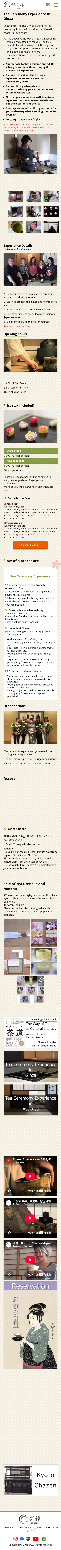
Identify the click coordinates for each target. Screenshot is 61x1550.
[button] (57, 5)
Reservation (30, 545)
